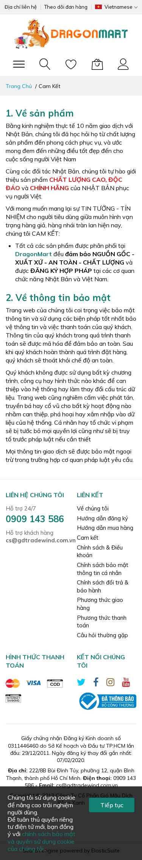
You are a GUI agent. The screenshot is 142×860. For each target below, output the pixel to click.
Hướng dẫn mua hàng (105, 527)
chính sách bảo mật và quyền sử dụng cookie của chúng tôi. (41, 841)
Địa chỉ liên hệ (21, 7)
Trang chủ (19, 86)
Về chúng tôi (93, 508)
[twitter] (81, 683)
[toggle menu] (19, 64)
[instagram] (110, 683)
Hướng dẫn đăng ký (102, 518)
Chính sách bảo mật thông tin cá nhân (102, 568)
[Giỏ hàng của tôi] (97, 64)
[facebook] (96, 683)
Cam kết (87, 537)
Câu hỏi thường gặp (102, 635)
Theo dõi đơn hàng (65, 7)
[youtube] (126, 683)
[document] (71, 823)
